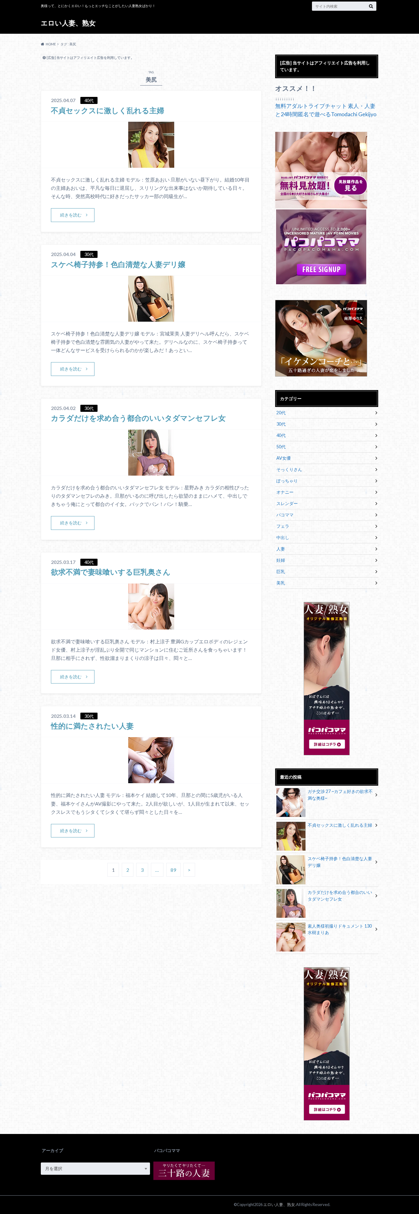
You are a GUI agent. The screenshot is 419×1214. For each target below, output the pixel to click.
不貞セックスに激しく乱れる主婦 (107, 110)
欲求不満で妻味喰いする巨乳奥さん (111, 571)
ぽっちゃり (287, 480)
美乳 (280, 582)
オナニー (285, 492)
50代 (281, 446)
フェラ (282, 526)
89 (173, 870)
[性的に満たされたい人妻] (151, 779)
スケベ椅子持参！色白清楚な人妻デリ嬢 (118, 264)
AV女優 (283, 458)
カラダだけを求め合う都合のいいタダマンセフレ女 (138, 417)
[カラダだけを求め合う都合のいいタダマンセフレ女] (151, 472)
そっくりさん (289, 469)
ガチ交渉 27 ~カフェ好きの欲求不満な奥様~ (340, 795)
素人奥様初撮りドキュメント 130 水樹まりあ (340, 929)
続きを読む (71, 214)
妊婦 (280, 560)
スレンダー (287, 503)
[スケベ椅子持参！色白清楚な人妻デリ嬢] (151, 318)
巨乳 (280, 571)
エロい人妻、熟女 (68, 23)
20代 (281, 412)
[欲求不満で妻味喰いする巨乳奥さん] (151, 626)
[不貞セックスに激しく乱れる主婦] (151, 164)
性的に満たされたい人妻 (92, 725)
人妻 (280, 548)
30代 (281, 424)
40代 (281, 435)
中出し (282, 537)
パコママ (285, 514)
